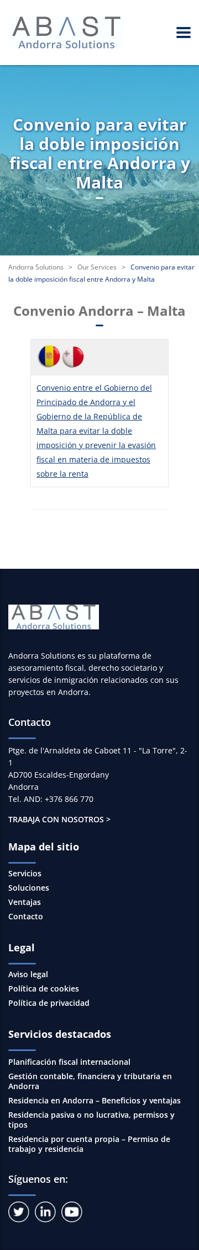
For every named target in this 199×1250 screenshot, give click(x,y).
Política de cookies (43, 988)
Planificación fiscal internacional (69, 1062)
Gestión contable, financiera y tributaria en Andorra (90, 1081)
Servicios (24, 873)
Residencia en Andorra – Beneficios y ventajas (94, 1100)
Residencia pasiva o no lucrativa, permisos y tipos (91, 1119)
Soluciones (28, 887)
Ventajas (24, 902)
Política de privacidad (49, 1003)
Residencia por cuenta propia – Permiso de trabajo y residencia (89, 1144)
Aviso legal (28, 974)
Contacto (25, 916)
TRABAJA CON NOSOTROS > (59, 819)
